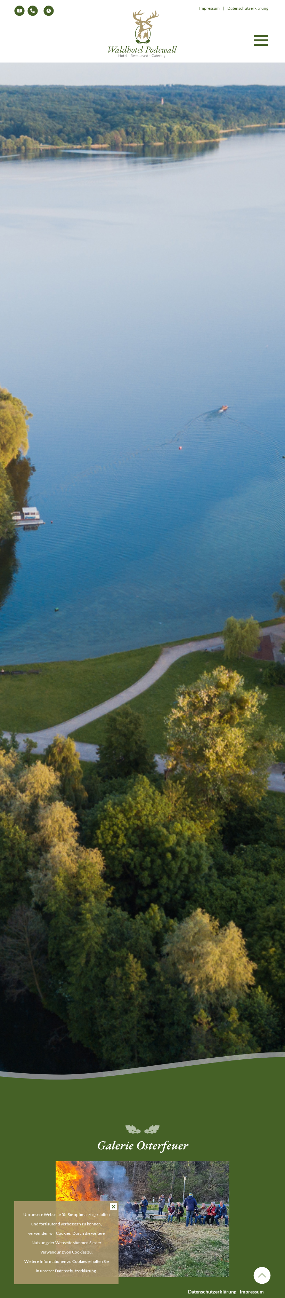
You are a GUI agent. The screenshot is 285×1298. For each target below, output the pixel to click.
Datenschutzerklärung (212, 1292)
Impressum (252, 1292)
